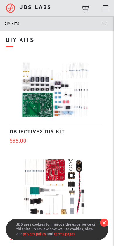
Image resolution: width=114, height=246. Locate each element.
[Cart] (86, 8)
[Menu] (104, 8)
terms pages (64, 233)
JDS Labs (36, 7)
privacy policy (34, 233)
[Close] (104, 223)
